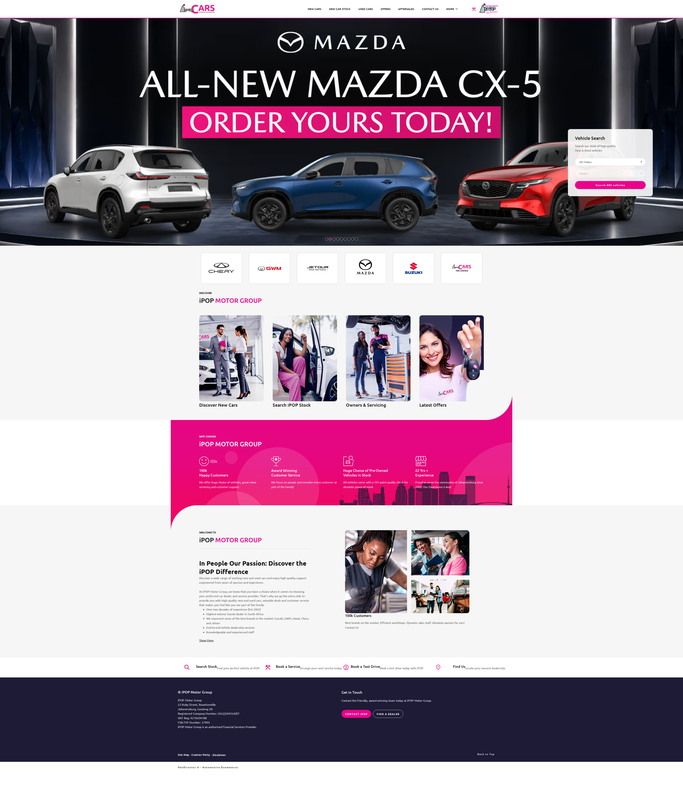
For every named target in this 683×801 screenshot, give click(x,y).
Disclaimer (219, 755)
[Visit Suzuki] (413, 268)
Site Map (183, 754)
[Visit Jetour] (317, 268)
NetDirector (187, 767)
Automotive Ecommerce (220, 767)
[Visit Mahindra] (461, 268)
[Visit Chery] (221, 268)
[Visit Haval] (269, 268)
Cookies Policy (200, 754)
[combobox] (610, 162)
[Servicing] (474, 9)
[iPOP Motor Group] (198, 9)
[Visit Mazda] (365, 268)
